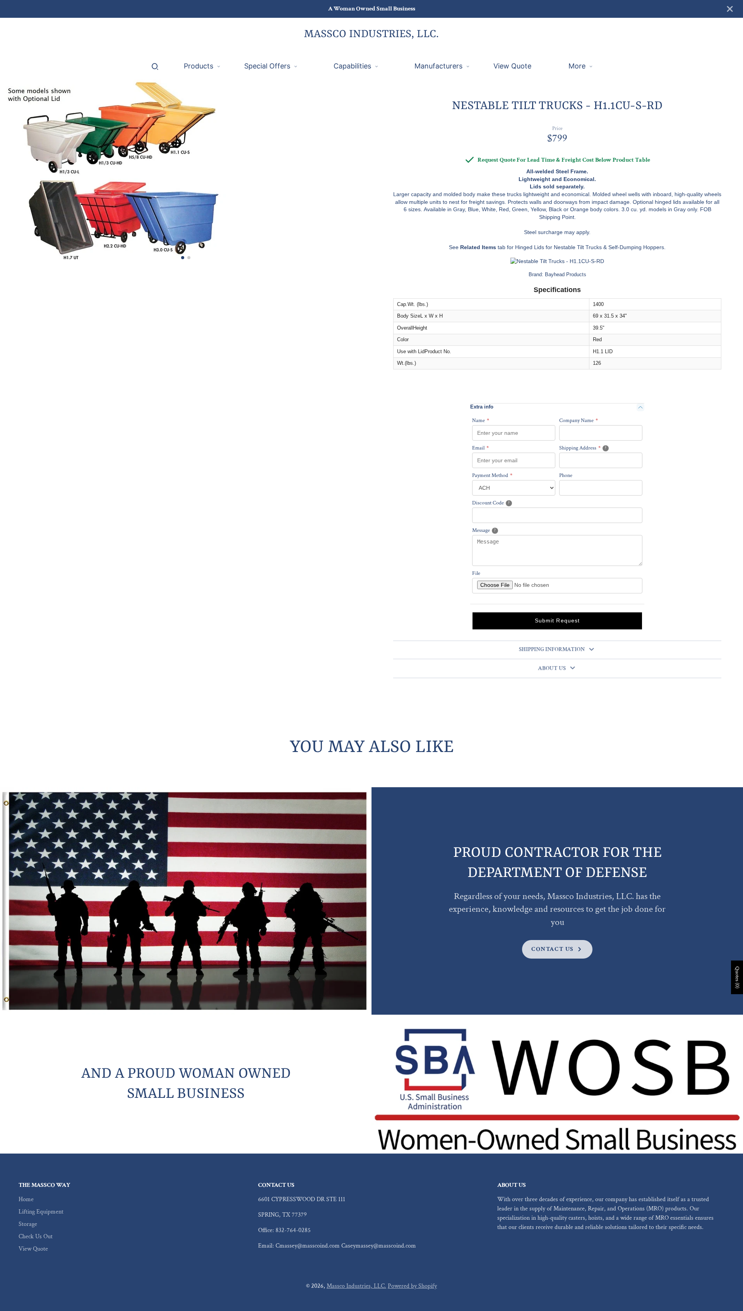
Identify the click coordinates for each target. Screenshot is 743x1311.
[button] (182, 257)
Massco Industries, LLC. (356, 1286)
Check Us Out (36, 1236)
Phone (565, 475)
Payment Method (492, 475)
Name (480, 420)
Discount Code (500, 503)
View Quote (33, 1249)
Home (26, 1199)
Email (480, 448)
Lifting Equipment (41, 1212)
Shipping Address (592, 448)
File (476, 573)
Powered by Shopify (412, 1286)
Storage (28, 1224)
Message (494, 530)
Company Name (578, 420)
